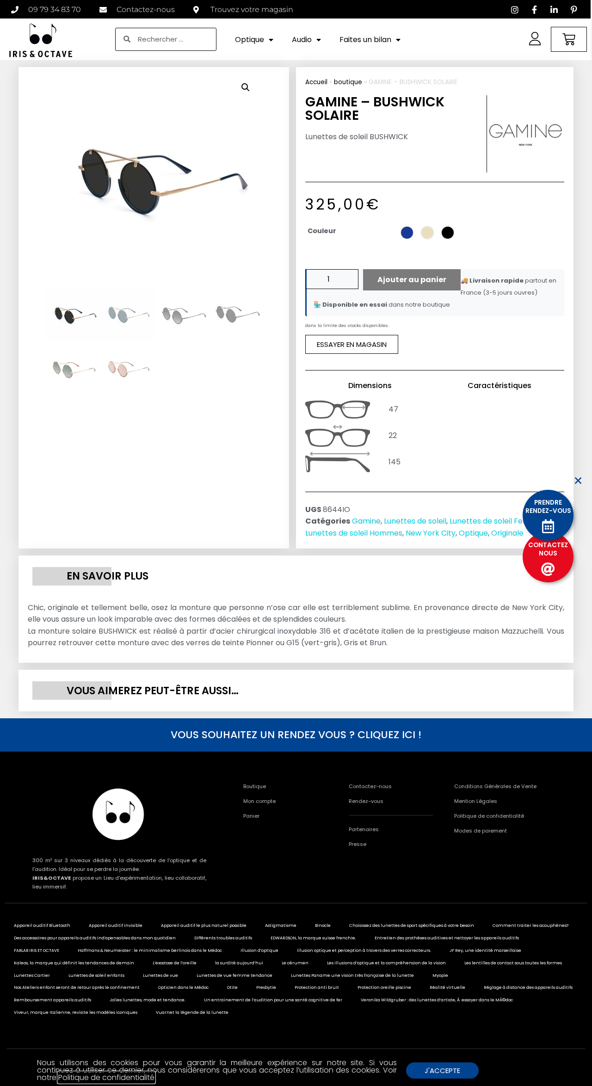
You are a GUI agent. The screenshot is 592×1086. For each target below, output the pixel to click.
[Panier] (569, 39)
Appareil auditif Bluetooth (42, 925)
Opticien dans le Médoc (183, 987)
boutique (348, 82)
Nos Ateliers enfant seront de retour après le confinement (77, 987)
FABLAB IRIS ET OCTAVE (36, 950)
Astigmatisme (280, 925)
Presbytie (266, 987)
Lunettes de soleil (415, 521)
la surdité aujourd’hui (239, 963)
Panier (251, 816)
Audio (302, 39)
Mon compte (259, 801)
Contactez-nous (370, 786)
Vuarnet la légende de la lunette (192, 1012)
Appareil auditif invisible (115, 925)
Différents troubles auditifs (223, 938)
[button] (245, 87)
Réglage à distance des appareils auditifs (528, 987)
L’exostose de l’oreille (175, 963)
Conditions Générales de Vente (495, 786)
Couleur (322, 231)
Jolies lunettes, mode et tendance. (147, 1000)
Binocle (323, 925)
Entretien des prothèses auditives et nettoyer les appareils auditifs (447, 938)
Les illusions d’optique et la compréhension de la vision (386, 963)
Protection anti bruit (317, 987)
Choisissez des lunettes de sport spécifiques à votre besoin (411, 925)
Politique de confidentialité (489, 816)
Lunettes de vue (160, 975)
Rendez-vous (366, 801)
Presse (357, 844)
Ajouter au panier (411, 279)
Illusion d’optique (259, 950)
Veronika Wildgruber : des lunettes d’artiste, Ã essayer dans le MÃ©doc (437, 1000)
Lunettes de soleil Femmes (498, 521)
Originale (507, 533)
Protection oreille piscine (384, 987)
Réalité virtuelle (447, 987)
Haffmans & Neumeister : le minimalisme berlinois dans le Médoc (150, 950)
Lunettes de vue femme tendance (234, 975)
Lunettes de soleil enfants (96, 975)
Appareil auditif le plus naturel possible (204, 925)
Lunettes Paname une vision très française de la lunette (352, 975)
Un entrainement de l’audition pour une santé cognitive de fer (273, 1000)
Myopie (440, 975)
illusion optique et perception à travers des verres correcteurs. (364, 950)
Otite (232, 987)
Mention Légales (475, 801)
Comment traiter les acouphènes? (530, 925)
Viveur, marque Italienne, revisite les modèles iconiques (75, 1012)
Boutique (254, 786)
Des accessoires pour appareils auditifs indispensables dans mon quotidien (95, 938)
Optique (249, 39)
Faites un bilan (365, 39)
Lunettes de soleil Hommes (353, 533)
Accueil (316, 82)
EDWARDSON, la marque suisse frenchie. (313, 938)
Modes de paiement (480, 830)
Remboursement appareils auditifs (52, 1000)
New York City (431, 533)
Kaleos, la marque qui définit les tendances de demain (74, 963)
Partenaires (364, 829)
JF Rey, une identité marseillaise (485, 950)
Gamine (366, 521)
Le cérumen (295, 963)
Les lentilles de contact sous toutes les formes (513, 963)
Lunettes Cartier (32, 975)
